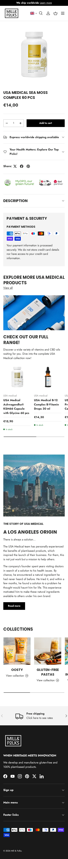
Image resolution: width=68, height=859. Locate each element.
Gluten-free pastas (48, 672)
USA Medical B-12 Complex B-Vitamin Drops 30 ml (46, 404)
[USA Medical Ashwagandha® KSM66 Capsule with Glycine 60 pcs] (17, 377)
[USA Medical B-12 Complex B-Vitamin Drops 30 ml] (47, 377)
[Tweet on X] (15, 166)
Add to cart (45, 123)
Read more (14, 606)
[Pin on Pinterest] (28, 166)
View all (8, 288)
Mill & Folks (16, 850)
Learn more (46, 3)
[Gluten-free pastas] (47, 651)
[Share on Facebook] (21, 166)
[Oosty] (17, 651)
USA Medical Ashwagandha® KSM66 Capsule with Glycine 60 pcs (16, 406)
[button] (33, 13)
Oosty (17, 669)
